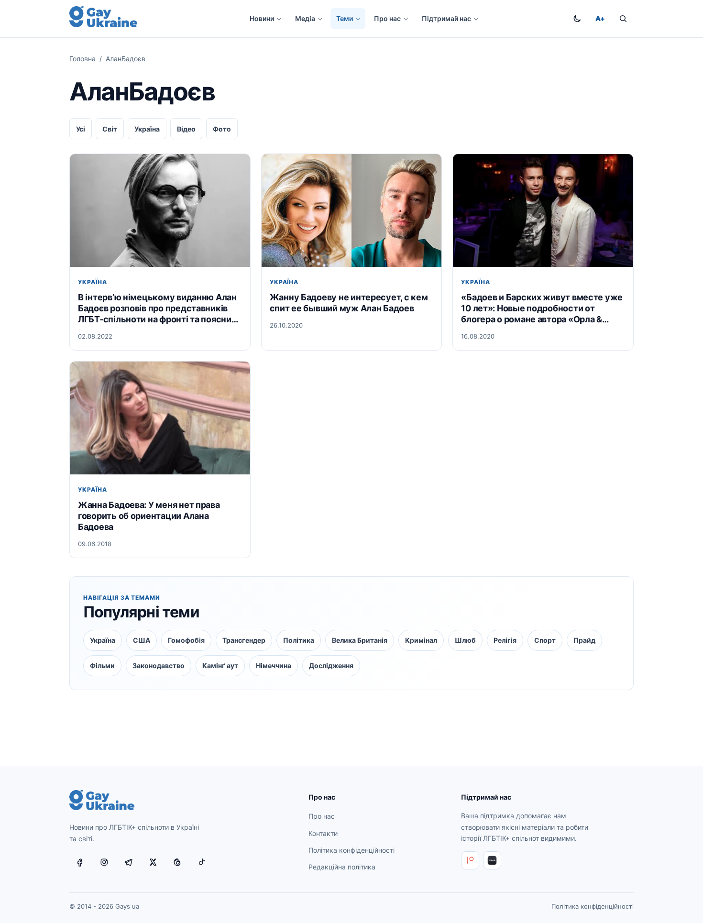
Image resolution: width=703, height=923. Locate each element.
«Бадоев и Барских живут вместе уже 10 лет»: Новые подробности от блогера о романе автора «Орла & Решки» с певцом (542, 308)
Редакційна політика (341, 867)
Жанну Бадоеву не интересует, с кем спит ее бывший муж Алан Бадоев (349, 302)
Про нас (387, 18)
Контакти (323, 833)
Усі (80, 129)
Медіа (305, 18)
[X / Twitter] (153, 862)
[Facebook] (79, 862)
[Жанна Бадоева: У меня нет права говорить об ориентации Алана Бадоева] (160, 418)
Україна (147, 129)
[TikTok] (201, 862)
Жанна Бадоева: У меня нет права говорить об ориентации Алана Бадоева (149, 516)
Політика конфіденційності (351, 850)
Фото (222, 129)
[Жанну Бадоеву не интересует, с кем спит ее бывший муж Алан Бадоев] (352, 210)
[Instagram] (104, 862)
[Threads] (177, 862)
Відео (186, 129)
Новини (262, 18)
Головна (82, 59)
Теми (344, 18)
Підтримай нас (446, 18)
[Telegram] (128, 862)
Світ (109, 129)
